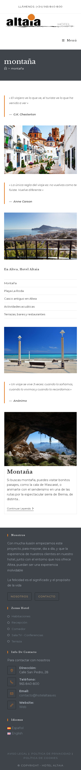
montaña (17, 68)
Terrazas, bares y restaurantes (24, 314)
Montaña (10, 283)
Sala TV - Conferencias (27, 635)
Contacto (47, 596)
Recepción (19, 622)
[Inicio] (5, 68)
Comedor (18, 629)
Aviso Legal (17, 753)
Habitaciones (21, 616)
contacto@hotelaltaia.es (37, 695)
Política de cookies (41, 757)
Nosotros (19, 596)
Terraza (17, 641)
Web (22, 707)
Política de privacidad (51, 753)
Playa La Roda (14, 291)
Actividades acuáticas (19, 306)
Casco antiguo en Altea (20, 298)
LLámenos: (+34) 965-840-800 (40, 6)
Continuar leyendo (20, 508)
